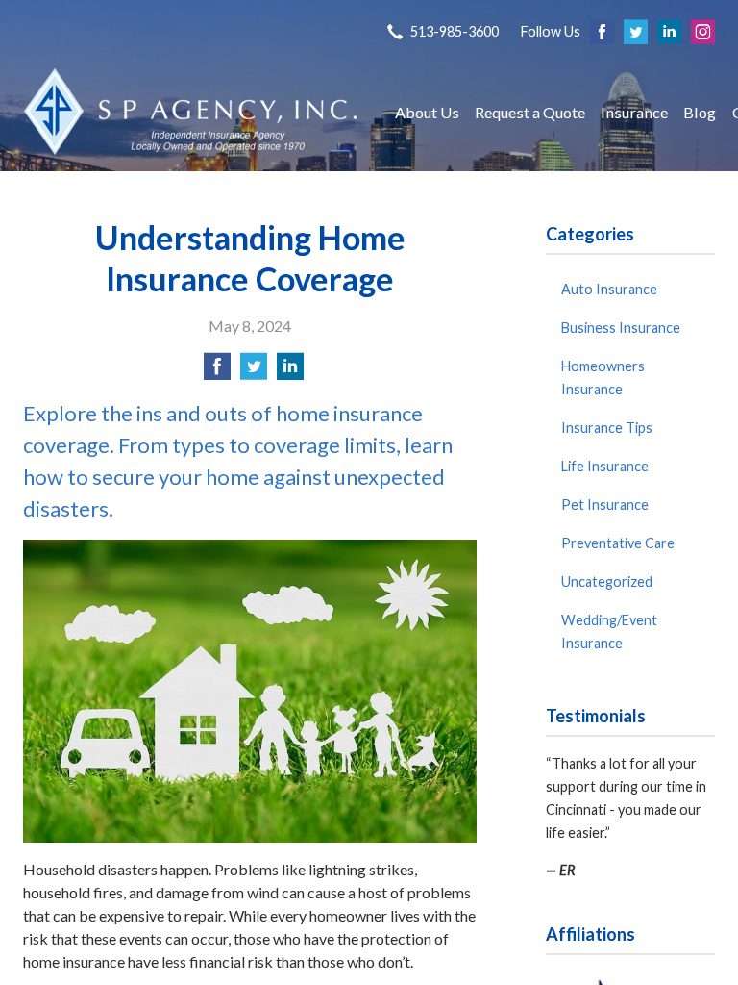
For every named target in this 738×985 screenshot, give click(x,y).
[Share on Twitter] (253, 372)
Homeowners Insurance (603, 377)
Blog (699, 112)
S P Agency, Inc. (191, 112)
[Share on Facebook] (217, 372)
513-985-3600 (454, 31)
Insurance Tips (606, 427)
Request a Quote (530, 112)
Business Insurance (620, 327)
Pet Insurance (605, 504)
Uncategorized (606, 581)
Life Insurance (605, 466)
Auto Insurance (609, 289)
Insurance (634, 112)
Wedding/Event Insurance (609, 631)
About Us (427, 112)
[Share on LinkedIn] (290, 372)
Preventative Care (618, 543)
